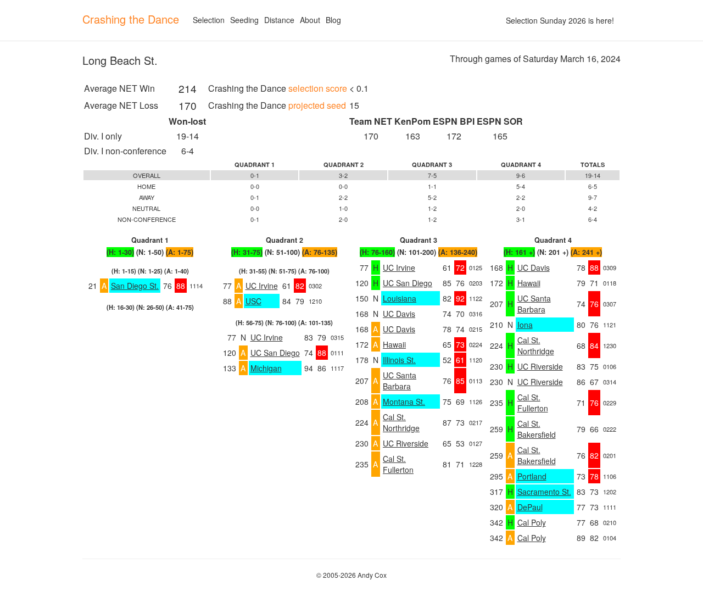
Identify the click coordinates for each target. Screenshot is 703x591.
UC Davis (399, 313)
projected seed (317, 105)
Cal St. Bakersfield (536, 429)
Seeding (244, 19)
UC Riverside (405, 443)
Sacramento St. (544, 491)
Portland (531, 476)
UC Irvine (262, 285)
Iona (525, 324)
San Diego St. (135, 285)
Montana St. (404, 401)
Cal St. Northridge (401, 422)
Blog (333, 19)
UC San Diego (275, 352)
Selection (209, 19)
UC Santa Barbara (399, 381)
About (310, 19)
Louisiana (399, 298)
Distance (279, 19)
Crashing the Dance (130, 19)
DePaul (530, 506)
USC (253, 301)
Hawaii (394, 344)
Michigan (266, 368)
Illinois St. (399, 359)
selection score (317, 88)
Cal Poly (531, 522)
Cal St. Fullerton (398, 464)
